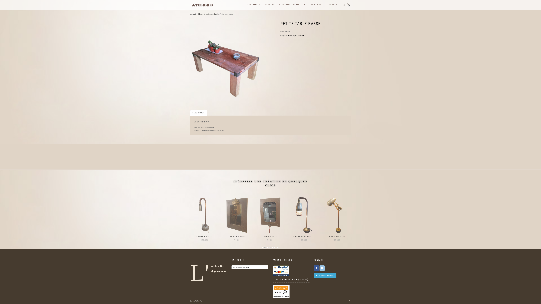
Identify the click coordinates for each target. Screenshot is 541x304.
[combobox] (250, 267)
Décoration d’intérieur (292, 5)
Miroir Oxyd (270, 236)
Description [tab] (198, 113)
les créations (252, 5)
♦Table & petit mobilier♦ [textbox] (249, 267)
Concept (269, 5)
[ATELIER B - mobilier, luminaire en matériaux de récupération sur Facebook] (316, 268)
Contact (333, 5)
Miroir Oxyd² (237, 236)
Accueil (193, 14)
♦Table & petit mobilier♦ (208, 14)
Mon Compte (317, 5)
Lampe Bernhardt (303, 236)
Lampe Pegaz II (336, 236)
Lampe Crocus (205, 236)
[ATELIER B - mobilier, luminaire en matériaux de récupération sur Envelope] (322, 268)
